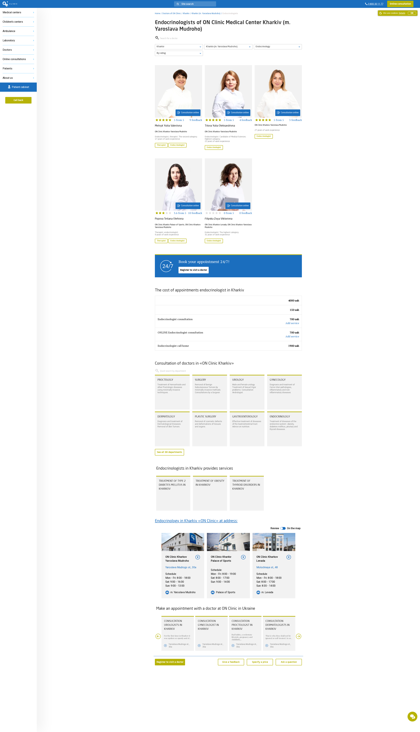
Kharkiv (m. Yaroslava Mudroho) (206, 13)
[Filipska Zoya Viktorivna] (228, 201)
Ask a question (289, 662)
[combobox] (278, 46)
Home (157, 13)
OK (412, 13)
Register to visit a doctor (193, 270)
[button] (195, 4)
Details (402, 13)
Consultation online (190, 113)
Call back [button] (18, 100)
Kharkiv (186, 13)
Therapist (161, 145)
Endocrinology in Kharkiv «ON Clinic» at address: (196, 521)
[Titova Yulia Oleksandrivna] (228, 107)
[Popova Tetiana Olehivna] (178, 201)
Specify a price (260, 662)
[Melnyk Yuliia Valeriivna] (178, 107)
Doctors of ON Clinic (171, 13)
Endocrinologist (177, 145)
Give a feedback (231, 662)
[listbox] (179, 46)
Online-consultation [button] (400, 4)
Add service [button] (292, 323)
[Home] (10, 4)
